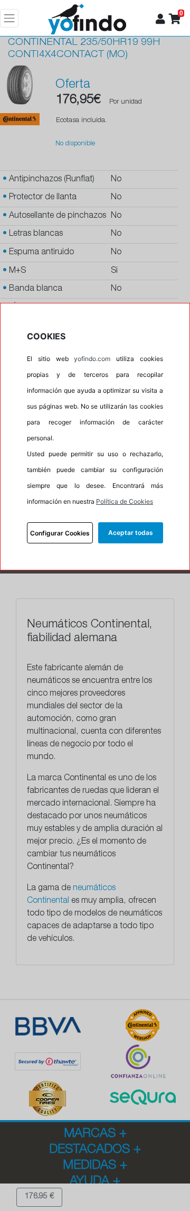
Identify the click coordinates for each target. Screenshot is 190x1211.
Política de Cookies (124, 501)
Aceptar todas (130, 533)
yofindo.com (92, 359)
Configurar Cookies (60, 533)
